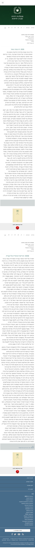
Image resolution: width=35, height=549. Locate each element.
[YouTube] (19, 534)
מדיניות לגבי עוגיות (23, 540)
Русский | (29, 523)
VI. (8, 27)
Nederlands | (28, 517)
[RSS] (22, 534)
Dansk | (29, 498)
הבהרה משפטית (15, 540)
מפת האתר (4, 540)
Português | (27, 521)
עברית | (29, 510)
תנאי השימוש (31, 540)
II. (21, 27)
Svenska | (29, 525)
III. (18, 27)
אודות (32, 27)
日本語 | (29, 514)
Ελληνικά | (29, 508)
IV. (15, 27)
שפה (33, 494)
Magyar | (28, 516)
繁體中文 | (29, 496)
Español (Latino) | (27, 503)
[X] (15, 534)
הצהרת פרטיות (6, 538)
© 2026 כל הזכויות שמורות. (22, 538)
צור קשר (8, 540)
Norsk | (29, 519)
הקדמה (28, 27)
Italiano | (29, 512)
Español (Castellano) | (26, 501)
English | (29, 500)
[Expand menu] (17, 478)
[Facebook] (12, 534)
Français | (29, 507)
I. (23, 27)
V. (11, 27)
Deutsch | (29, 505)
